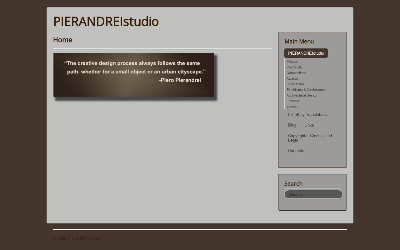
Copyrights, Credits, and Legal (310, 137)
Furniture (293, 100)
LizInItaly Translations (308, 114)
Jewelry (292, 106)
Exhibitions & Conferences (307, 89)
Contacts (296, 150)
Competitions (296, 72)
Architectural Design (302, 95)
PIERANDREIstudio (306, 53)
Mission (292, 61)
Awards (292, 78)
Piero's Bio (294, 66)
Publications (296, 83)
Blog (292, 125)
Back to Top (336, 238)
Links (309, 125)
